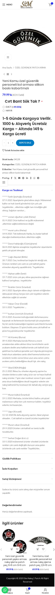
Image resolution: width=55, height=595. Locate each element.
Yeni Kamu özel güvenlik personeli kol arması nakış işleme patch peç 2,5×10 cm (40, 561)
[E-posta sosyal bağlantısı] (19, 178)
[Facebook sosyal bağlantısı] (11, 178)
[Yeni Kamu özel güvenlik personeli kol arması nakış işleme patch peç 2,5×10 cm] (40, 541)
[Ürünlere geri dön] (8, 74)
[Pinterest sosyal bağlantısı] (23, 178)
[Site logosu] (27, 4)
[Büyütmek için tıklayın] (8, 57)
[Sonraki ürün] (11, 74)
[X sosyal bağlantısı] (15, 178)
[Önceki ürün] (4, 74)
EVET (13, 107)
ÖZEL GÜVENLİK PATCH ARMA (30, 67)
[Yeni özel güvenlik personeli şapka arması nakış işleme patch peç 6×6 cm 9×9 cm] (14, 541)
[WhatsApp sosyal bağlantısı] (34, 178)
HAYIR (9, 110)
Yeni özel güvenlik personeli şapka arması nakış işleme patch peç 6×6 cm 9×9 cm (14, 561)
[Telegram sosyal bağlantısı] (38, 178)
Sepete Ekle (25, 142)
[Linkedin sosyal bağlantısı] (27, 178)
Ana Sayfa (7, 67)
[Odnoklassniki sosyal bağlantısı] (31, 178)
